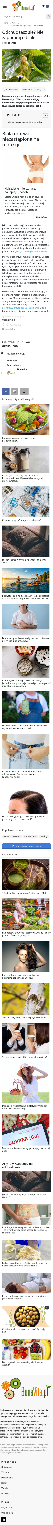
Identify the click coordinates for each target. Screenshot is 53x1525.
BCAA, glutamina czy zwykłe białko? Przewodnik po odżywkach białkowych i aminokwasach (22, 478)
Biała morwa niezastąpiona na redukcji (26, 122)
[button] (5, 6)
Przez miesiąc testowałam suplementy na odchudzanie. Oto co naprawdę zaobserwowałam (23, 774)
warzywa (17, 836)
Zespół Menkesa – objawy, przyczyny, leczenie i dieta (26, 1149)
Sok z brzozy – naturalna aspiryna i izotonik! (24, 1017)
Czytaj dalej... (42, 217)
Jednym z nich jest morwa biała (31, 251)
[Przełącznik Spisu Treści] (44, 115)
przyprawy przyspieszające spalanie (20, 307)
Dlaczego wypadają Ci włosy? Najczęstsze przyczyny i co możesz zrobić (23, 818)
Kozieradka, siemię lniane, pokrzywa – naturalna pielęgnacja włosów (21, 976)
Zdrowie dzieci (30, 836)
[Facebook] (47, 6)
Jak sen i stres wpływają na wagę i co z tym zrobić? (24, 561)
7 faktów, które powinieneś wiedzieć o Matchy (25, 893)
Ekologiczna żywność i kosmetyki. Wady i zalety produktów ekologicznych (26, 934)
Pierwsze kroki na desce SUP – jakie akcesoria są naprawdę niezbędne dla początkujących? (25, 597)
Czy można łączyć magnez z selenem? (21, 520)
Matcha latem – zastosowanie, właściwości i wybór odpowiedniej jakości (24, 727)
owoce (6, 836)
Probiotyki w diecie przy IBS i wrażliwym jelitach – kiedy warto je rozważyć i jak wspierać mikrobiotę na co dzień (26, 683)
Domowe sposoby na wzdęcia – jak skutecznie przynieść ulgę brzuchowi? (25, 639)
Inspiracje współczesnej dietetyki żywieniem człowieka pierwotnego (24, 1107)
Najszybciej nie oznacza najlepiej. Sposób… (20, 190)
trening (43, 836)
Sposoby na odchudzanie (17, 1165)
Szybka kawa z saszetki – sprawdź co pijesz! (24, 1057)
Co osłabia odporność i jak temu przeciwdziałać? (18, 439)
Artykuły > (9, 1164)
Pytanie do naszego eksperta (27, 846)
